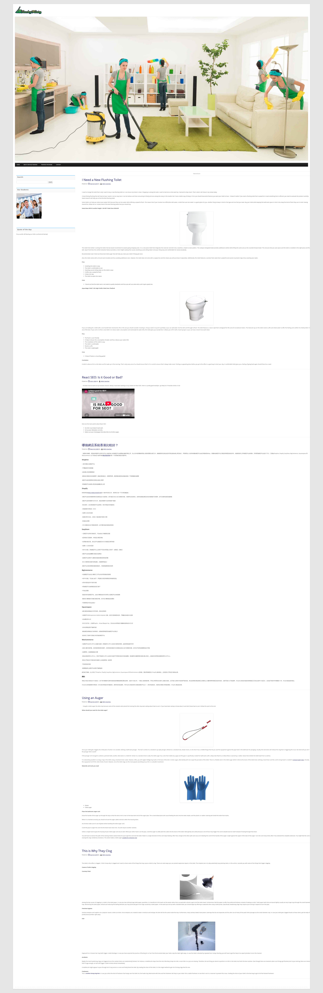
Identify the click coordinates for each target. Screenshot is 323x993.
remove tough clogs (298, 760)
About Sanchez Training (30, 164)
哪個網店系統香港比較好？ (100, 445)
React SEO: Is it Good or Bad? (102, 377)
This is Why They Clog (97, 851)
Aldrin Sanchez (106, 184)
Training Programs (46, 164)
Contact (58, 164)
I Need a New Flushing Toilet (101, 180)
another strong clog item (93, 973)
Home (18, 164)
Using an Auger (92, 698)
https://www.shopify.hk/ (94, 492)
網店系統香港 (106, 455)
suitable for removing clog (129, 838)
